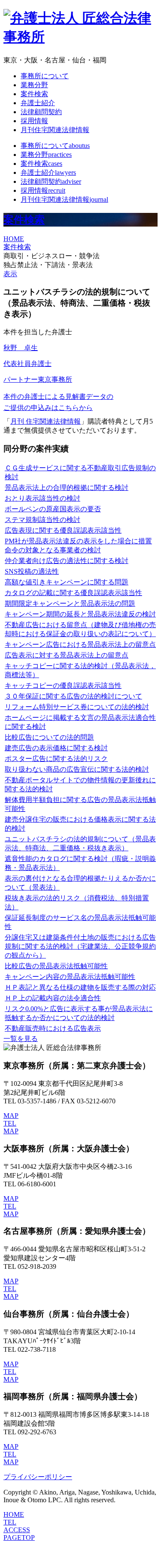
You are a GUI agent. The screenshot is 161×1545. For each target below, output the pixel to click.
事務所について (45, 76)
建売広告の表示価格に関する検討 (56, 748)
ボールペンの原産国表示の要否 (53, 509)
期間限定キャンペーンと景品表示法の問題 (70, 603)
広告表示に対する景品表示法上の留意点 (66, 655)
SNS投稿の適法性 (32, 571)
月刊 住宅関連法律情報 (45, 421)
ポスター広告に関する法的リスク (56, 758)
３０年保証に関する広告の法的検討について (73, 696)
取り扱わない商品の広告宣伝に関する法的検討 (77, 769)
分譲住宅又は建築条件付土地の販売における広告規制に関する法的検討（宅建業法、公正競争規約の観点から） (80, 946)
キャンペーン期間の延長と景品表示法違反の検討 (80, 614)
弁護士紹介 (38, 102)
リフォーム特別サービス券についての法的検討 (77, 707)
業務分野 (34, 84)
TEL (9, 1123)
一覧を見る (20, 1038)
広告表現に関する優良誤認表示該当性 (63, 530)
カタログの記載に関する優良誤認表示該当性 (73, 592)
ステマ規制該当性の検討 (42, 519)
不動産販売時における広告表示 (53, 1028)
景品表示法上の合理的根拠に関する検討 (66, 487)
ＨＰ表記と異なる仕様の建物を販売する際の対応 (80, 987)
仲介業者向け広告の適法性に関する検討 (66, 560)
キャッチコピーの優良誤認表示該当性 (63, 685)
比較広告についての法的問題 (49, 737)
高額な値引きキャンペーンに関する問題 (66, 582)
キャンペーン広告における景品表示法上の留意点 (80, 644)
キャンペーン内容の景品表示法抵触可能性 (70, 976)
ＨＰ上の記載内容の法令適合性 (53, 998)
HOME (13, 238)
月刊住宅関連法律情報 (55, 129)
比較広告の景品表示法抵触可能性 (56, 966)
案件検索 (34, 93)
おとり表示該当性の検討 (42, 498)
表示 (10, 273)
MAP (10, 1115)
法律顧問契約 (41, 111)
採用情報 (34, 120)
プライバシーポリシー (37, 1476)
